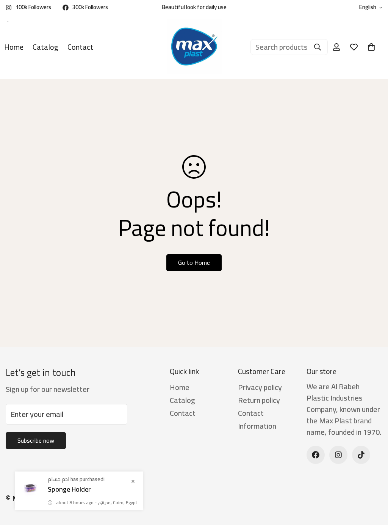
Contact (80, 47)
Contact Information (257, 419)
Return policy (259, 400)
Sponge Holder (69, 489)
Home (179, 387)
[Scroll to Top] (373, 483)
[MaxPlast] (194, 47)
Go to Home (194, 262)
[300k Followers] (316, 455)
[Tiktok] (361, 455)
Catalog (45, 47)
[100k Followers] (338, 455)
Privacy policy (260, 387)
